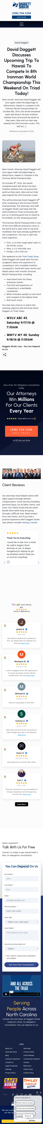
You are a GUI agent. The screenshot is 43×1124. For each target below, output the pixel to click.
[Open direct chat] (37, 1092)
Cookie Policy (28, 1073)
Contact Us (9, 1062)
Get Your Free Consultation (21, 964)
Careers (26, 1062)
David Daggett (21, 42)
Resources (27, 1066)
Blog (7, 1055)
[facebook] (13, 1094)
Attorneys (27, 1048)
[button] (5, 563)
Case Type (8, 917)
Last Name (8, 885)
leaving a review (29, 522)
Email (6, 896)
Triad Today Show (30, 256)
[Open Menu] (21, 24)
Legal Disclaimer (11, 1066)
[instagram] (21, 1094)
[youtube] (30, 1094)
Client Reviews (28, 1055)
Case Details (9, 928)
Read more (25, 643)
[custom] (17, 1094)
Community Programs (31, 1059)
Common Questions (12, 1059)
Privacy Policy (10, 1073)
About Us (8, 1048)
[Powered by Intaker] (32, 1120)
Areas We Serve (11, 1052)
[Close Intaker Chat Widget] (40, 1092)
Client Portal (28, 1069)
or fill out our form (21, 440)
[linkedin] (25, 1094)
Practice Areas (28, 1052)
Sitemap (8, 1069)
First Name (8, 874)
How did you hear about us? (14, 944)
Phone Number (10, 907)
